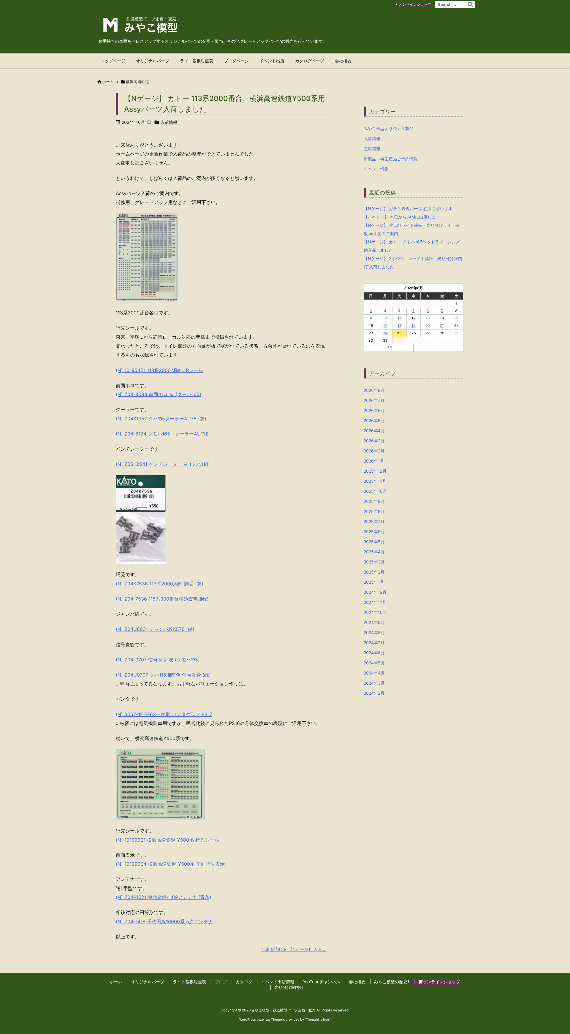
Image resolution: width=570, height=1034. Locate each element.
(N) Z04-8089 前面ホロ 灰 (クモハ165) (158, 394)
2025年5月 (374, 541)
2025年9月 (374, 501)
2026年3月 (374, 440)
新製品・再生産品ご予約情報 (391, 158)
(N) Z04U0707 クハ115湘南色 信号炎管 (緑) (163, 675)
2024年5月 (374, 662)
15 (456, 318)
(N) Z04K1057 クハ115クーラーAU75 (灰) (161, 419)
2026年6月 (374, 410)
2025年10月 (375, 491)
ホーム (108, 81)
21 (442, 325)
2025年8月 (374, 511)
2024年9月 (374, 622)
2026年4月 (374, 430)
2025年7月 (374, 521)
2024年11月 (375, 602)
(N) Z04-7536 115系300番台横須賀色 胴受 (162, 599)
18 (399, 325)
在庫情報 (372, 148)
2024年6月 (374, 652)
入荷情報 (169, 122)
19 (413, 325)
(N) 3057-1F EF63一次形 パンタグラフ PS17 (164, 714)
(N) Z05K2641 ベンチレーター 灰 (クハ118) (163, 464)
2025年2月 (374, 571)
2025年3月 (374, 561)
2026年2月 (374, 450)
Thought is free (317, 1019)
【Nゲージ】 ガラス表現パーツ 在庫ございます (408, 208)
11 (399, 318)
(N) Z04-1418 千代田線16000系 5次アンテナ (164, 921)
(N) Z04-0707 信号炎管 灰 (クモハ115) (158, 660)
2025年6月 (374, 531)
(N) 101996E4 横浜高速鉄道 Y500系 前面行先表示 (170, 864)
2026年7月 (374, 400)
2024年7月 (374, 642)
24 (385, 333)
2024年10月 (375, 612)
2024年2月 (374, 693)
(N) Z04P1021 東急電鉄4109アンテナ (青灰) (163, 897)
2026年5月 (374, 420)
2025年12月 (375, 471)
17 (385, 325)
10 (385, 318)
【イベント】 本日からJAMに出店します (402, 216)
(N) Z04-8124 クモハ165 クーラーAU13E (162, 434)
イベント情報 (376, 168)
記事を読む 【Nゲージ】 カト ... (294, 949)
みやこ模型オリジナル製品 (389, 128)
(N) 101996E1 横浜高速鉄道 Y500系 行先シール (167, 840)
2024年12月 (375, 592)
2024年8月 (374, 632)
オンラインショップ (415, 4)
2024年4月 (374, 672)
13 (428, 318)
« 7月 (388, 348)
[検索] (470, 4)
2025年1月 (374, 582)
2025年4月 (374, 551)
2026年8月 (374, 390)
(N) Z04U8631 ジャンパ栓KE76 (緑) (155, 629)
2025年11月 (375, 481)
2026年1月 (374, 460)
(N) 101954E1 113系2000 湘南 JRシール (159, 370)
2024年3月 (374, 682)
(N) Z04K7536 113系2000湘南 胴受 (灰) (159, 584)
